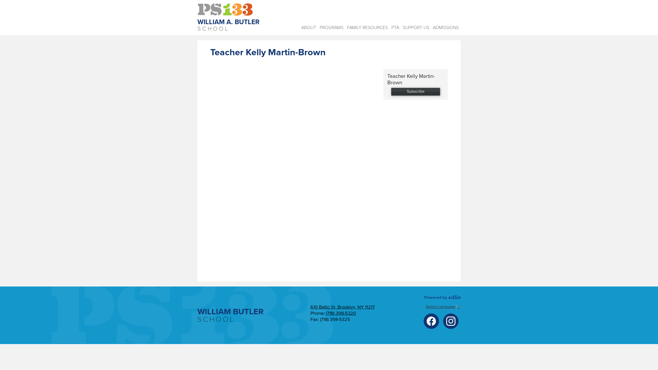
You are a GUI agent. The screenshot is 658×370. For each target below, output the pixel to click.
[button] (308, 27)
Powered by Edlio (443, 297)
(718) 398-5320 (341, 313)
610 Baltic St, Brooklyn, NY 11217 (342, 307)
